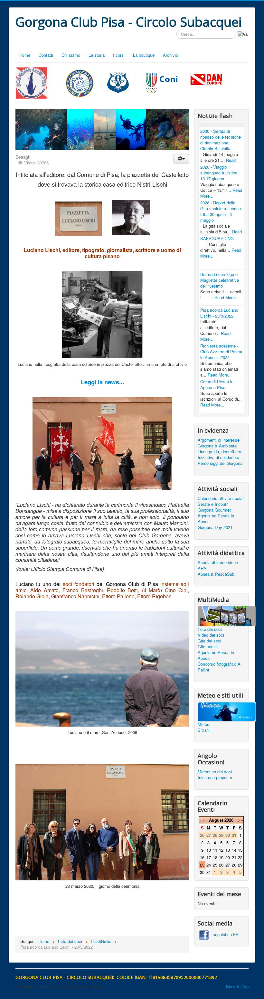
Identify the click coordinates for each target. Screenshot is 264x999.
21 (234, 857)
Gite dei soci (209, 641)
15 (240, 850)
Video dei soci (211, 635)
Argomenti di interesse (219, 440)
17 (208, 857)
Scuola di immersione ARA (218, 565)
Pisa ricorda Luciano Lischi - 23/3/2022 (219, 313)
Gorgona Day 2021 (215, 527)
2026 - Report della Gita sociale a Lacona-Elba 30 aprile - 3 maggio (221, 211)
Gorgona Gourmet (214, 510)
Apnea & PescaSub (216, 574)
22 (240, 857)
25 (215, 865)
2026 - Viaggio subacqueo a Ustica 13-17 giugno (218, 172)
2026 (228, 820)
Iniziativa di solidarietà (218, 457)
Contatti (46, 55)
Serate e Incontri (213, 504)
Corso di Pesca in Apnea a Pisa (216, 384)
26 (221, 865)
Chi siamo (70, 55)
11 (215, 850)
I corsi (119, 55)
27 (227, 865)
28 (234, 865)
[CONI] (162, 82)
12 (221, 850)
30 (202, 872)
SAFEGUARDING (217, 238)
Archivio (170, 55)
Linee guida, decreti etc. (220, 452)
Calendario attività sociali (221, 498)
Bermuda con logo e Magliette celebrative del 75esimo (219, 280)
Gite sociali (208, 647)
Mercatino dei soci (215, 772)
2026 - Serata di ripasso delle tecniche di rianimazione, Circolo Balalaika (220, 140)
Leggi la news (100, 381)
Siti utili (205, 730)
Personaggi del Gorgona (220, 463)
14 (234, 850)
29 (240, 865)
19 (221, 857)
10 (208, 850)
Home (24, 55)
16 (202, 857)
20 (227, 857)
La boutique (144, 55)
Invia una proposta (215, 777)
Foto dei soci (210, 629)
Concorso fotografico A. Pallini (220, 667)
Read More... (226, 297)
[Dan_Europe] (206, 79)
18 (215, 857)
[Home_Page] (31, 82)
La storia (97, 55)
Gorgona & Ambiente (217, 446)
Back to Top (237, 987)
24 (208, 865)
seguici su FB (224, 934)
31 (208, 872)
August (216, 820)
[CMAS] (118, 82)
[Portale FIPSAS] (80, 83)
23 (202, 865)
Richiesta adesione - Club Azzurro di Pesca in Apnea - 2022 (221, 351)
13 (227, 850)
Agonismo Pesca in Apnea (216, 518)
